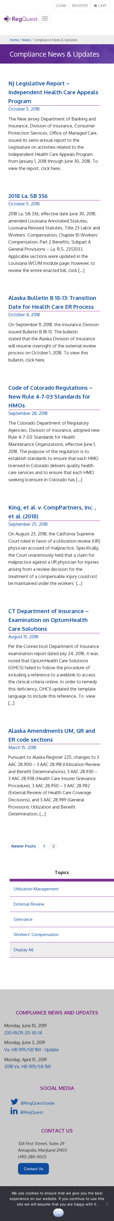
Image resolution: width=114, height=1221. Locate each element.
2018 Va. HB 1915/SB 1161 (27, 1066)
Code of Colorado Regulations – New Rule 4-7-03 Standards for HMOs (50, 396)
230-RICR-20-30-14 (23, 1033)
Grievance (23, 919)
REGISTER (80, 6)
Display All (23, 949)
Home (14, 40)
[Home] (20, 21)
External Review (29, 904)
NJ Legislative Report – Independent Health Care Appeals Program (53, 92)
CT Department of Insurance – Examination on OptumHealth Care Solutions (48, 619)
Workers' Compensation (36, 934)
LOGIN (61, 6)
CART (102, 6)
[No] (107, 1203)
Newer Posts (23, 846)
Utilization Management (36, 888)
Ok (58, 1212)
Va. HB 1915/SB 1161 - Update (31, 1049)
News (26, 40)
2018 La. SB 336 (28, 195)
